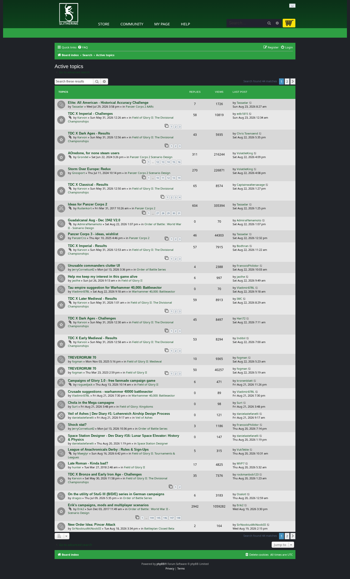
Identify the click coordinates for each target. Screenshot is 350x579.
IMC (239, 299)
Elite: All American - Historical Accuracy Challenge (108, 103)
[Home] (56, 1)
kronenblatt (245, 380)
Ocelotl (241, 494)
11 (163, 178)
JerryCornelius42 (83, 269)
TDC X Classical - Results (88, 185)
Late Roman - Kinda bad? (88, 463)
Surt (75, 406)
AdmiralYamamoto (89, 224)
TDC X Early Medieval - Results (92, 338)
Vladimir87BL (81, 291)
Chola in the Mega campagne (91, 403)
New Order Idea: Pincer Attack (91, 524)
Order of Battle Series (151, 269)
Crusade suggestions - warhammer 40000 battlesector (110, 392)
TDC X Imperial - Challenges (90, 114)
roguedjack (84, 384)
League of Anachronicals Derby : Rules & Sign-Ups (108, 449)
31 (179, 213)
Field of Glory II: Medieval (144, 361)
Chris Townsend (247, 133)
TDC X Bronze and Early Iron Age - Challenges (105, 474)
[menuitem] (83, 47)
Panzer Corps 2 (145, 208)
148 (178, 518)
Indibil (241, 338)
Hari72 (241, 318)
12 (157, 162)
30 (173, 213)
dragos (76, 498)
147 (172, 518)
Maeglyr (82, 453)
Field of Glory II (131, 280)
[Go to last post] (250, 103)
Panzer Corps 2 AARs (139, 106)
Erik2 (80, 509)
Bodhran (243, 246)
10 (157, 178)
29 (168, 213)
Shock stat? (77, 425)
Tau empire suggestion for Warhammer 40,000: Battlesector (115, 288)
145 (158, 518)
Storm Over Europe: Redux (89, 169)
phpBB (161, 564)
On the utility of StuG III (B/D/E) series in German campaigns (116, 494)
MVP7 (240, 463)
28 (163, 213)
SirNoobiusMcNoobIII (86, 528)
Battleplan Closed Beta (159, 528)
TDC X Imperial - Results (87, 246)
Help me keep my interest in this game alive (102, 276)
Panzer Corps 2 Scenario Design (151, 157)
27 (157, 213)
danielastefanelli (83, 417)
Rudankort (84, 208)
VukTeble (243, 449)
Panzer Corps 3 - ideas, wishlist (93, 234)
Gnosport (78, 173)
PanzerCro (79, 238)
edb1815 (242, 114)
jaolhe (76, 280)
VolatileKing (245, 153)
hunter (76, 467)
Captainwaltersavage (251, 185)
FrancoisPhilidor (248, 265)
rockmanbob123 (248, 474)
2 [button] (287, 81)
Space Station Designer (152, 443)
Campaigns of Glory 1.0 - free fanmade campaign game (111, 380)
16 (179, 162)
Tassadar (78, 106)
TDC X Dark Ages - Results (89, 133)
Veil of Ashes (144, 417)
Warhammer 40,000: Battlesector (153, 291)
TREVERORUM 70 (82, 357)
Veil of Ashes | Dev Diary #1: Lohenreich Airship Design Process (119, 414)
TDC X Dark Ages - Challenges (92, 318)
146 (165, 518)
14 (168, 162)
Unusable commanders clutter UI (94, 265)
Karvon (82, 117)
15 (173, 162)
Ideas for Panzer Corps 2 (87, 204)
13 (163, 162)
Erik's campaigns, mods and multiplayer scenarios (108, 505)
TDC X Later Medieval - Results (92, 299)
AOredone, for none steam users (93, 153)
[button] (292, 81)
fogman (77, 361)
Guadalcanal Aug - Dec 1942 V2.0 (94, 220)
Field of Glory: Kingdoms (136, 406)
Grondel (82, 157)
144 (152, 518)
